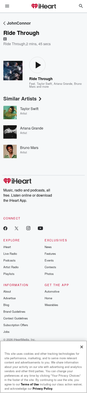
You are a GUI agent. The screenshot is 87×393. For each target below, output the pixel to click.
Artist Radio (11, 267)
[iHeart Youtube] (40, 228)
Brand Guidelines (14, 311)
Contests (50, 267)
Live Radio (10, 253)
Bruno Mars (29, 147)
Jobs (6, 331)
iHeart (7, 247)
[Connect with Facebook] (5, 228)
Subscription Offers (15, 325)
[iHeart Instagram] (28, 228)
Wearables (51, 305)
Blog (6, 305)
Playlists (8, 274)
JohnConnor (19, 23)
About (7, 291)
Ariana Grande (63, 83)
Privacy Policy (42, 388)
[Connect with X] (16, 228)
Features (50, 253)
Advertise (9, 298)
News (48, 247)
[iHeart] (43, 6)
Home (48, 298)
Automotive (52, 291)
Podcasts (9, 260)
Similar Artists (20, 98)
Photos (49, 274)
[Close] (82, 347)
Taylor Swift (44, 83)
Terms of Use (30, 384)
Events (49, 260)
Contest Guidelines (15, 318)
